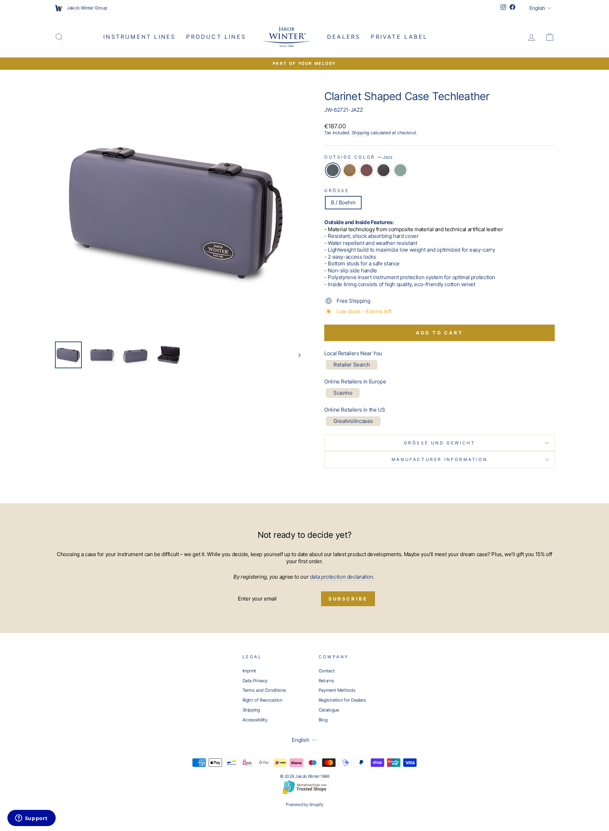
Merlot (366, 170)
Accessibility (254, 719)
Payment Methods (337, 690)
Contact (326, 670)
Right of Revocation (262, 700)
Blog (323, 719)
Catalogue (329, 710)
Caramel (350, 170)
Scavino (342, 392)
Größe (336, 190)
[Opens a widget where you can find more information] (31, 818)
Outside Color (358, 157)
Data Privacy (255, 680)
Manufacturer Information (439, 459)
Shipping (360, 132)
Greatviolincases (353, 421)
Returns (326, 680)
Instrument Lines (139, 36)
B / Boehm (343, 202)
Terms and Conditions (264, 690)
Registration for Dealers (342, 700)
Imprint (249, 670)
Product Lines (216, 36)
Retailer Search (351, 364)
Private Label (399, 36)
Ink (383, 170)
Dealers (343, 36)
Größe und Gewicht (439, 442)
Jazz (333, 170)
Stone (400, 170)
